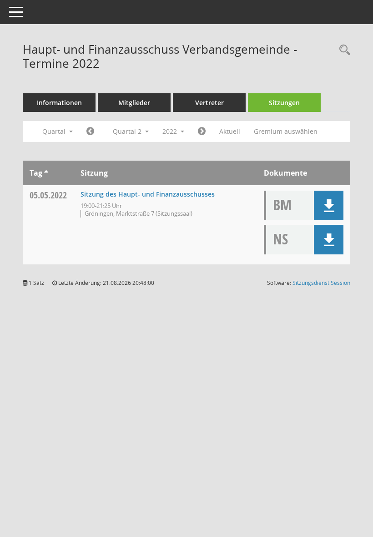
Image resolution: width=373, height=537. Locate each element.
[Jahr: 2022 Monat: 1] (90, 131)
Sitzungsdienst (321, 283)
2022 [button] (170, 131)
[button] (328, 205)
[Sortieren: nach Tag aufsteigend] (46, 173)
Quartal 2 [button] (128, 131)
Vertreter (209, 102)
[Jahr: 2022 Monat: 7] (201, 131)
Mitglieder (134, 102)
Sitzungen (284, 102)
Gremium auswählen (286, 131)
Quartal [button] (54, 131)
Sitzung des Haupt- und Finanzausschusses (148, 194)
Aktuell (229, 131)
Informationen (59, 102)
